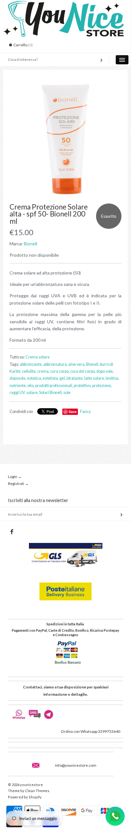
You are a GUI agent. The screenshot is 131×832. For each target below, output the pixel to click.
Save (73, 411)
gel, (62, 378)
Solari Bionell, (51, 392)
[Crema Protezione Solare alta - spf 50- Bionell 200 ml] (65, 140)
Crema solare (37, 357)
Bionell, (92, 364)
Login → (15, 476)
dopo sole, (105, 371)
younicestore (31, 785)
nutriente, (18, 385)
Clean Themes (37, 791)
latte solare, (94, 378)
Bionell (30, 243)
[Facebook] (11, 531)
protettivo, (83, 385)
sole (67, 392)
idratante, (75, 378)
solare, (32, 392)
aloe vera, (77, 364)
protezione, (102, 385)
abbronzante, (31, 364)
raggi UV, (18, 392)
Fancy (85, 411)
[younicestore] (65, 6)
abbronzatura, (55, 364)
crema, (43, 371)
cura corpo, (60, 371)
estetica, (34, 378)
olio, (31, 385)
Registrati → (18, 483)
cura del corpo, (83, 371)
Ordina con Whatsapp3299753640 (90, 731)
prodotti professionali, (54, 385)
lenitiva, (112, 378)
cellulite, (29, 371)
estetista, (51, 378)
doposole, (18, 378)
